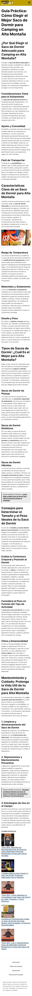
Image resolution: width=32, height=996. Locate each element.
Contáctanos (16, 970)
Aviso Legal (16, 962)
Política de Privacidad (16, 974)
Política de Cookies (16, 966)
